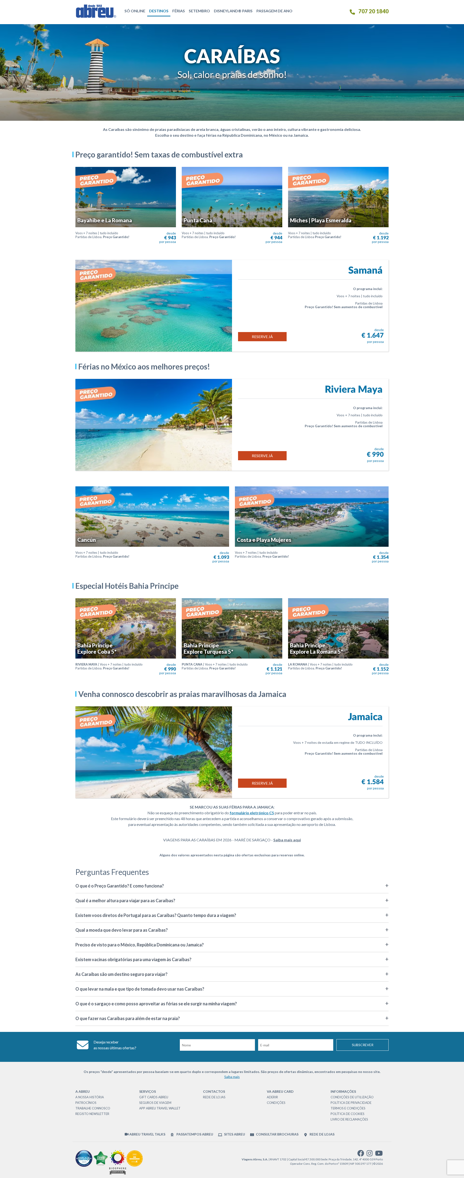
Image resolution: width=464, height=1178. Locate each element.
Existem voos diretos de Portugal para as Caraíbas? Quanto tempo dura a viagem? (155, 915)
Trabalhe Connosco (92, 1108)
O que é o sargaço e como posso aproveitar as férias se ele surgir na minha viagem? (156, 1003)
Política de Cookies (347, 1114)
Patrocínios (85, 1103)
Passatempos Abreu (194, 1134)
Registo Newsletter (92, 1114)
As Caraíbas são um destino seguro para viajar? (121, 974)
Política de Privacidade (351, 1103)
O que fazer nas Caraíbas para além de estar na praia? (127, 1018)
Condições (276, 1103)
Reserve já (262, 336)
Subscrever (362, 1045)
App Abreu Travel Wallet (160, 1108)
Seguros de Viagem (155, 1103)
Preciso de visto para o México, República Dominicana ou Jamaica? (139, 944)
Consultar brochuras (276, 1134)
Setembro (199, 10)
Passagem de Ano (274, 10)
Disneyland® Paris (233, 10)
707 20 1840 (373, 11)
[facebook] (360, 1154)
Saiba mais (232, 1077)
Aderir (272, 1097)
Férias (178, 10)
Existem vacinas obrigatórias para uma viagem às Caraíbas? (133, 959)
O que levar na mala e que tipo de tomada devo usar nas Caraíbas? (139, 989)
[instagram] (370, 1154)
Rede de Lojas (214, 1097)
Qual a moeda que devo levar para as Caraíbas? (121, 930)
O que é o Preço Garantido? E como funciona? (119, 885)
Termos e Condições (348, 1108)
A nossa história (89, 1097)
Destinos (158, 10)
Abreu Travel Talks (147, 1134)
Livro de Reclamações (349, 1119)
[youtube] (379, 1154)
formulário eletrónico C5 (252, 812)
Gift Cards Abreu (153, 1097)
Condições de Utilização (352, 1097)
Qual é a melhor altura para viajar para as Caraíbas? (125, 900)
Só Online (134, 10)
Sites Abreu (234, 1134)
